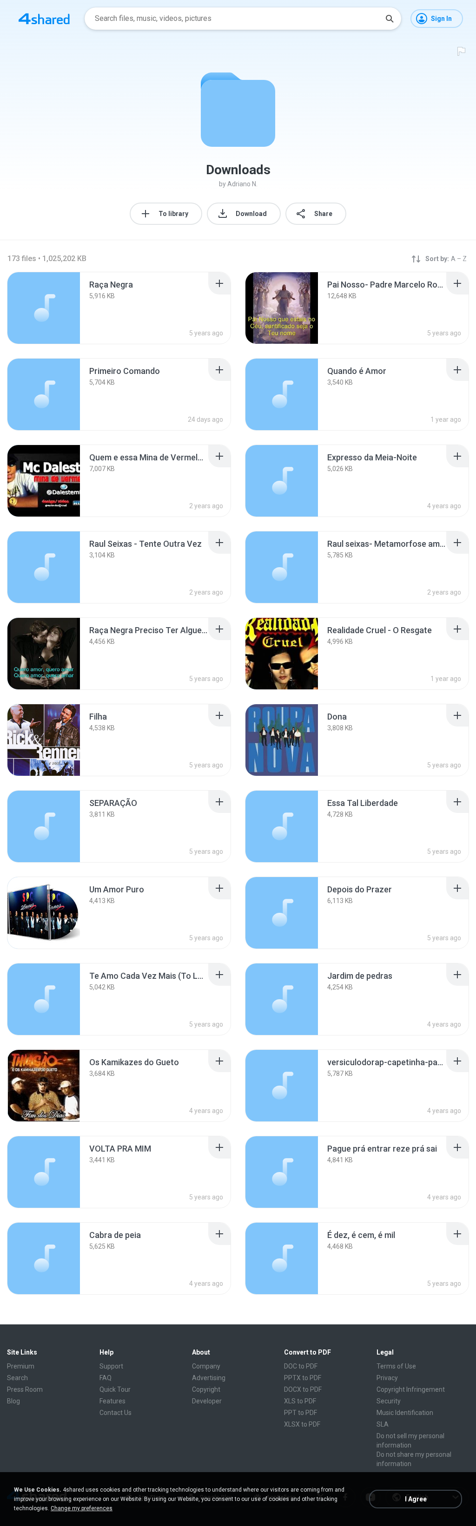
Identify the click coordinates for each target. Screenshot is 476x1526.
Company (206, 1366)
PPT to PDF (300, 1412)
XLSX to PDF (302, 1424)
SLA (383, 1424)
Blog (13, 1401)
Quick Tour (115, 1389)
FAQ (105, 1378)
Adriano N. (242, 184)
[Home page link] (44, 18)
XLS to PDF (300, 1401)
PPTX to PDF (302, 1378)
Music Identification (405, 1412)
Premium (20, 1366)
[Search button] (389, 18)
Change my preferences (81, 1508)
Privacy (387, 1378)
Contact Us (115, 1412)
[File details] (43, 308)
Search (17, 1378)
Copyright (206, 1389)
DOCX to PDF (303, 1389)
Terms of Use (396, 1366)
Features (112, 1401)
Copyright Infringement (411, 1389)
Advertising (208, 1378)
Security (389, 1401)
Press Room (25, 1389)
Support (111, 1366)
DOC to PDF (300, 1366)
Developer (207, 1401)
